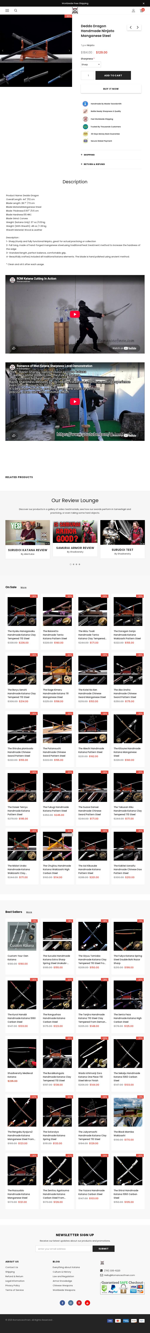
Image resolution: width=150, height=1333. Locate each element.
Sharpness (88, 58)
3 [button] (76, 564)
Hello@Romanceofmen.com (119, 1275)
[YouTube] (87, 1303)
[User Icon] (133, 10)
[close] (143, 3)
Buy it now (111, 89)
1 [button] (70, 564)
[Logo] (75, 10)
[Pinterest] (79, 1303)
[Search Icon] (15, 10)
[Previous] (2, 50)
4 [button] (79, 564)
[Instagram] (70, 1303)
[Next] (69, 50)
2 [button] (73, 564)
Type (83, 45)
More (24, 587)
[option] (36, 51)
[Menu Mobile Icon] (7, 10)
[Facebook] (62, 1303)
